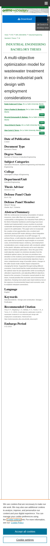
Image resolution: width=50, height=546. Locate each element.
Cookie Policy (17, 523)
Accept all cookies (25, 531)
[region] (25, 522)
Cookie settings (14, 520)
